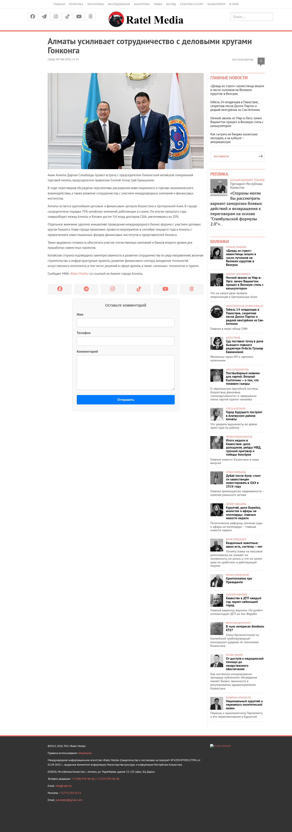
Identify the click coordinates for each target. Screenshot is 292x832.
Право (158, 4)
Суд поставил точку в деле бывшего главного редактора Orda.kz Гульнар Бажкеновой (244, 346)
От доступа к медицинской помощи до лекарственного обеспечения (245, 663)
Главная (59, 4)
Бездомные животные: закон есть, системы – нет (244, 545)
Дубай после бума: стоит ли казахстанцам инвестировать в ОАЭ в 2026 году (243, 481)
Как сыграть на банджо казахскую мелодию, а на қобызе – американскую (234, 138)
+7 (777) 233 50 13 (70, 793)
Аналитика (142, 4)
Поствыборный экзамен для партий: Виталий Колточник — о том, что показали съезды (243, 378)
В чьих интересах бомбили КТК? (245, 628)
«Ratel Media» (79, 273)
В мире (234, 4)
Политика (76, 4)
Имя (80, 314)
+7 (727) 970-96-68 (107, 779)
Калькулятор (216, 4)
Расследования (119, 4)
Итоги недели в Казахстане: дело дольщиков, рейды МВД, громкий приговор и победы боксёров (243, 447)
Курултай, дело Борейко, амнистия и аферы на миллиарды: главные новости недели (243, 512)
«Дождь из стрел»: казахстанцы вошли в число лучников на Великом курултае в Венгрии (237, 90)
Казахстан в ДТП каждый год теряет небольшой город (243, 601)
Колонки (219, 241)
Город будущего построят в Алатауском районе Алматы (244, 415)
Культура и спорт (192, 4)
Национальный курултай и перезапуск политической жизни (244, 704)
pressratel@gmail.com (69, 800)
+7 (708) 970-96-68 (83, 779)
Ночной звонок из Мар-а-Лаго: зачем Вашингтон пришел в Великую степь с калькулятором (237, 122)
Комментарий (87, 351)
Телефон (84, 333)
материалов (84, 753)
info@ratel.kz (64, 786)
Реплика (219, 174)
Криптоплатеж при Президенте (239, 580)
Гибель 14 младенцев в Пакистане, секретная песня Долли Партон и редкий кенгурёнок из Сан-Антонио (235, 106)
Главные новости (229, 78)
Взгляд (171, 4)
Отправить (125, 399)
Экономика (95, 4)
